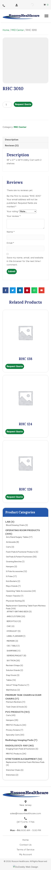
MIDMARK (11, 641)
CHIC (9, 626)
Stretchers (10, 775)
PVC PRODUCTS (14, 711)
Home (6, 30)
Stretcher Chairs (13, 770)
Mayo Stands (12, 586)
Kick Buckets (11, 581)
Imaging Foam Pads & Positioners (20, 749)
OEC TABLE (12, 646)
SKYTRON (11, 660)
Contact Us (26, 845)
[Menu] (46, 16)
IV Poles (9, 576)
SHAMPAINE (12, 651)
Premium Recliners (14, 702)
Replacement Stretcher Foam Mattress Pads (25, 762)
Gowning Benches (14, 561)
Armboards (11, 542)
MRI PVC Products (14, 725)
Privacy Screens (13, 730)
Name (11, 231)
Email (10, 242)
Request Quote (23, 104)
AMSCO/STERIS (14, 616)
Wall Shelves (11, 690)
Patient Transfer (13, 596)
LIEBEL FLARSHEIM (15, 636)
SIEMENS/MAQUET (15, 655)
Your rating (13, 211)
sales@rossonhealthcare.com (25, 813)
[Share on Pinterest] (27, 290)
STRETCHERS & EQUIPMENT (21, 759)
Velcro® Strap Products (16, 685)
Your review (14, 216)
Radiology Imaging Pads (19, 740)
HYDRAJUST (12, 631)
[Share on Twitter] (13, 290)
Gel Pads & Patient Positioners (19, 557)
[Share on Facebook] (5, 290)
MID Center (17, 30)
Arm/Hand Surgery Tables (17, 537)
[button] (16, 5)
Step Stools (11, 675)
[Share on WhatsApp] (34, 290)
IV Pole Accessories (14, 571)
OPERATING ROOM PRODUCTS (22, 530)
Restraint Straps (13, 665)
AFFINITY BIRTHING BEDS (18, 611)
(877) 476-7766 (25, 821)
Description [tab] (11, 139)
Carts (8, 547)
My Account (25, 854)
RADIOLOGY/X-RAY (16, 745)
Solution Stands (13, 670)
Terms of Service (25, 850)
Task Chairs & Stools (15, 707)
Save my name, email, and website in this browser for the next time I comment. (25, 261)
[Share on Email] (41, 290)
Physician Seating (14, 601)
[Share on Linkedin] (20, 290)
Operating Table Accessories (18, 591)
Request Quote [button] (15, 366)
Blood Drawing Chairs (15, 525)
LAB (7, 521)
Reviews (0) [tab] (12, 145)
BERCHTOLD (12, 621)
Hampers (10, 566)
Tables (9, 680)
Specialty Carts (13, 735)
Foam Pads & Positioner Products (20, 552)
